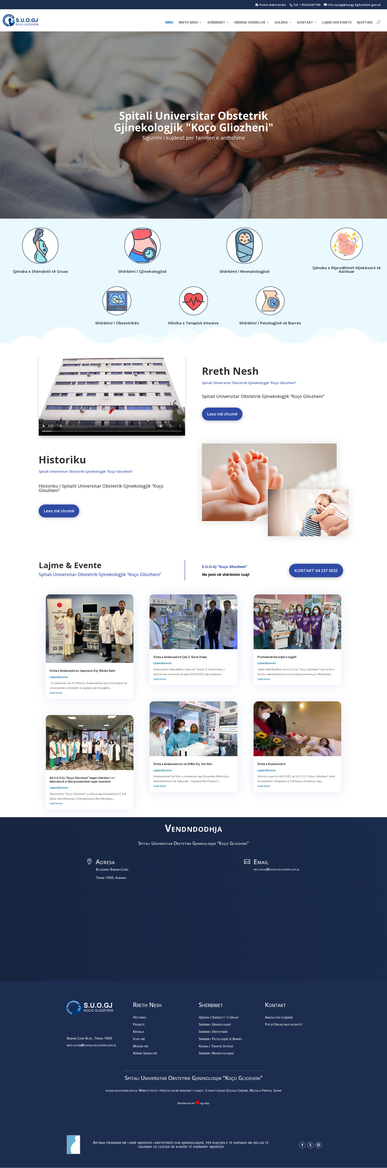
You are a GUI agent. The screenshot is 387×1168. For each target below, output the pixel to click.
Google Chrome (237, 1090)
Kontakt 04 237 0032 (315, 570)
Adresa (105, 861)
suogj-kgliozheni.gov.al (121, 1090)
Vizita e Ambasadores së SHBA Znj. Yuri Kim (182, 764)
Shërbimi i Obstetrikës (117, 323)
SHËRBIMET (216, 23)
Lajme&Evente (59, 677)
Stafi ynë (139, 1038)
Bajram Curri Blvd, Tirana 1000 (89, 1038)
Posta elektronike (272, 5)
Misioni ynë (140, 1046)
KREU (169, 23)
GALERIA (281, 23)
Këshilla (138, 1031)
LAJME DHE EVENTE (337, 23)
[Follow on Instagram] (318, 1145)
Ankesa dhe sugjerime (279, 1017)
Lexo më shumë (222, 414)
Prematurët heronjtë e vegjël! (276, 657)
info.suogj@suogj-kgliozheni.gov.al (277, 869)
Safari (277, 1090)
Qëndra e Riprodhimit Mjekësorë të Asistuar (346, 270)
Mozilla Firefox (261, 1090)
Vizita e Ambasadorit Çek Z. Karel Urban (180, 657)
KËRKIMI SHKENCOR (249, 23)
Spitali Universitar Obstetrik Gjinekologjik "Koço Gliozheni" (193, 121)
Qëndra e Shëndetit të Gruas (40, 271)
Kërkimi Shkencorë (145, 1053)
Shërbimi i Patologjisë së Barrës (270, 323)
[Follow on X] (310, 1145)
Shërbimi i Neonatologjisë (244, 271)
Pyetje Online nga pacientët (284, 1024)
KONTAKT (305, 23)
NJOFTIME (364, 23)
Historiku (139, 1017)
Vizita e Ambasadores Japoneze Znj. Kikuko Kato (82, 670)
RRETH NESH (188, 23)
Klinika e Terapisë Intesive (193, 323)
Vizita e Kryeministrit (271, 764)
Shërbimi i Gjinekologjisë (142, 271)
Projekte (139, 1024)
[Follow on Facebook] (302, 1145)
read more (56, 692)
